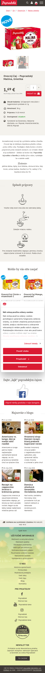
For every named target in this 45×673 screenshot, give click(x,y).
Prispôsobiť (21, 359)
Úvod (8, 10)
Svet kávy (22, 575)
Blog (22, 581)
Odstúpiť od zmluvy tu (22, 547)
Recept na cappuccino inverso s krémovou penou (11, 488)
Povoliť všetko (22, 351)
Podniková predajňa (23, 573)
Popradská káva (24, 604)
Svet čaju (22, 578)
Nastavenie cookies (22, 556)
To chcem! (22, 658)
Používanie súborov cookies (22, 553)
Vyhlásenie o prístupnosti (22, 558)
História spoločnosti (22, 567)
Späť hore (22, 531)
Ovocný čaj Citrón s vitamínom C (11, 295)
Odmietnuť (22, 367)
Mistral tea (22, 601)
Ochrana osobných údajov (22, 550)
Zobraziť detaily (31, 344)
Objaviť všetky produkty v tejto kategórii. (22, 403)
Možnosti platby (22, 542)
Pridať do (32, 94)
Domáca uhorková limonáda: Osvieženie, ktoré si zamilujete (33, 489)
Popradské (22, 598)
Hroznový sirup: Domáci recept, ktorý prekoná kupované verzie (33, 440)
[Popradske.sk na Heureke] (22, 631)
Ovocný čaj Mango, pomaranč (33, 295)
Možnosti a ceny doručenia (22, 539)
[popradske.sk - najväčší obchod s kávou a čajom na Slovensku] (9, 3)
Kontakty (22, 584)
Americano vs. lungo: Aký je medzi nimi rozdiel (9, 440)
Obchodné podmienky (22, 545)
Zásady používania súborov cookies (19, 336)
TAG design (37, 670)
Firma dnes (22, 570)
